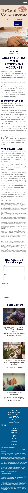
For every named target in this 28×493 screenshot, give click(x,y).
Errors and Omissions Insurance (14, 394)
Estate (14, 433)
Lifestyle (14, 440)
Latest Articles (14, 441)
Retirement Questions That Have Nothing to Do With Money (14, 363)
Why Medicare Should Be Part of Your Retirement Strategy (14, 329)
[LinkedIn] (5, 20)
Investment (14, 432)
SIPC (17, 478)
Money (14, 438)
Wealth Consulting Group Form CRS (8, 447)
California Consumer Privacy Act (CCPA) (16, 468)
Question (5, 283)
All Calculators (14, 444)
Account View (18, 22)
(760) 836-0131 (19, 19)
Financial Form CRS (6, 446)
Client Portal (18, 24)
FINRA (14, 478)
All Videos (14, 443)
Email (5, 274)
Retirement (14, 430)
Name (5, 265)
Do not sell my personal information (9, 471)
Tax (14, 437)
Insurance (14, 435)
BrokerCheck (3, 451)
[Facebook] (7, 20)
